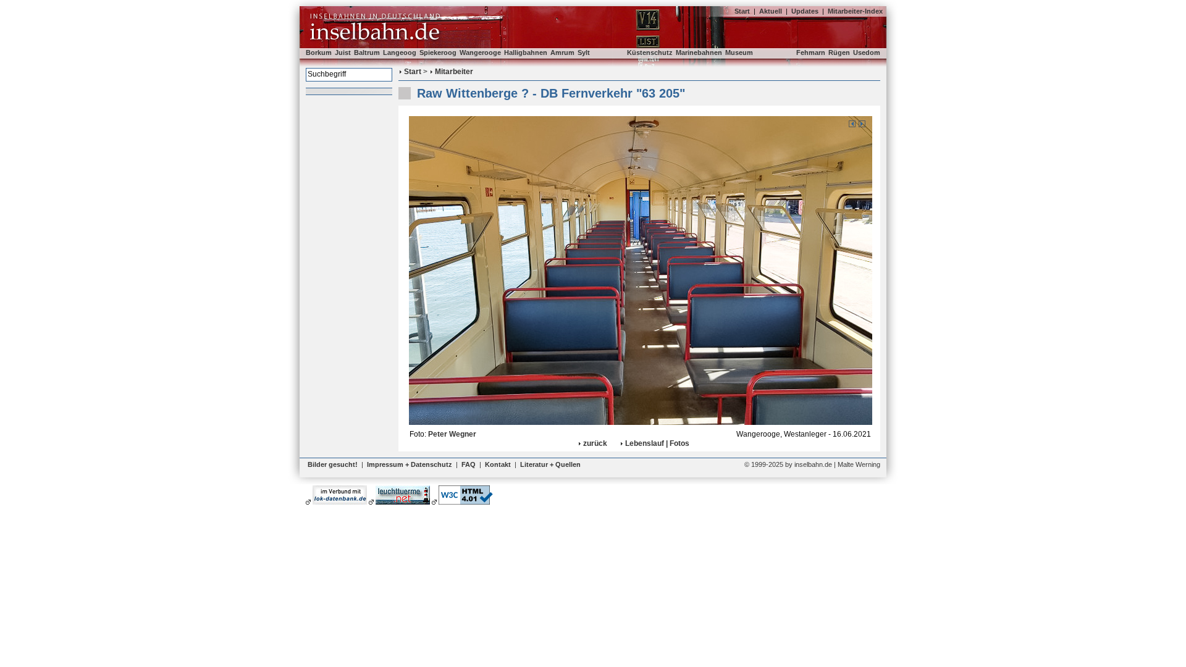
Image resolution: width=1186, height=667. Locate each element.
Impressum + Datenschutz (409, 464)
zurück (595, 443)
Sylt (584, 52)
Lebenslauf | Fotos (657, 443)
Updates (804, 11)
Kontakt (498, 464)
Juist (343, 52)
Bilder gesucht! (333, 464)
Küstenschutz (650, 52)
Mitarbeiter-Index (855, 11)
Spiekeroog (437, 52)
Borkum (319, 52)
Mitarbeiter (454, 71)
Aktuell (770, 11)
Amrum (562, 52)
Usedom (866, 52)
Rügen (839, 52)
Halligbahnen (525, 52)
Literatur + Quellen (550, 464)
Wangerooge (480, 52)
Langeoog (399, 52)
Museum (739, 52)
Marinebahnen (699, 52)
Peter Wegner (452, 434)
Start (742, 11)
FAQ (468, 464)
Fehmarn (810, 52)
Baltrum (367, 52)
